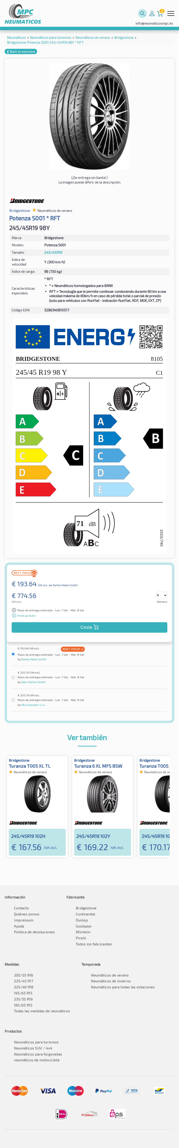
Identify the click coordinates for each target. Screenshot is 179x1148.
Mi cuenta (152, 13)
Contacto (21, 908)
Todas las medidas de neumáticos (42, 1011)
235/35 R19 (23, 999)
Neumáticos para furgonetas (38, 1054)
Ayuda (19, 926)
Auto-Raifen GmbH (33, 682)
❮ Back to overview (21, 51)
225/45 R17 (23, 981)
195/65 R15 (23, 993)
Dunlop (82, 920)
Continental (85, 914)
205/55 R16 (23, 975)
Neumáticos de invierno (111, 981)
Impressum (23, 920)
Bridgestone (86, 908)
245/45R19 (53, 252)
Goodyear (84, 926)
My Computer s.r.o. (33, 704)
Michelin (83, 932)
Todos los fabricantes (94, 944)
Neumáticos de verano (110, 975)
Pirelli (81, 938)
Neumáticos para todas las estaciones (123, 987)
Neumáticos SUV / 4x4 (33, 1048)
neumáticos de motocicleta (36, 1060)
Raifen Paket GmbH (33, 659)
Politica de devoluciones (34, 932)
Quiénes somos (26, 914)
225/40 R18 (23, 987)
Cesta (86, 627)
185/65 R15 (23, 1005)
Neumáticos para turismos (36, 1042)
